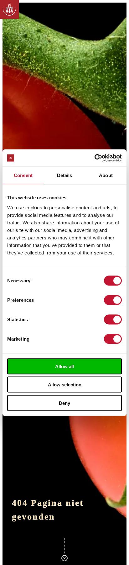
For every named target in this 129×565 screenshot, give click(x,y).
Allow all (64, 366)
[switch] (113, 300)
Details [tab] (64, 175)
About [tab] (106, 175)
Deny (64, 402)
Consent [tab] (23, 175)
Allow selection (64, 384)
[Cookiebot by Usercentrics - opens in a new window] (94, 158)
